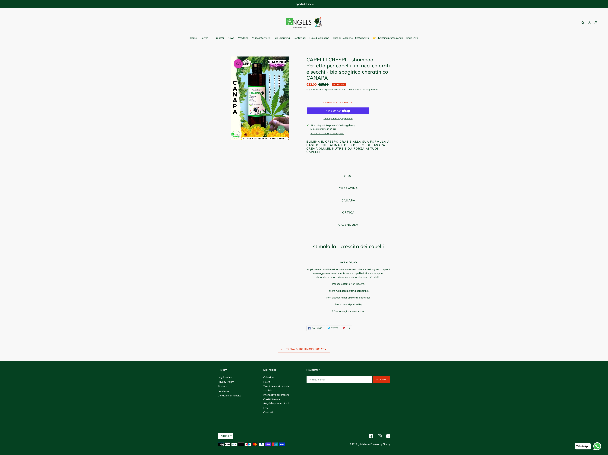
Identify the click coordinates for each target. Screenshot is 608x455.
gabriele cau (364, 444)
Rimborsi (222, 386)
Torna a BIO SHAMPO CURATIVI (306, 349)
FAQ (265, 407)
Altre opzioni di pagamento (338, 118)
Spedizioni (223, 390)
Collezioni (268, 377)
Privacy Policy (226, 381)
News (266, 381)
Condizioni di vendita (229, 395)
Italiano (225, 435)
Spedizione (331, 89)
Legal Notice (225, 377)
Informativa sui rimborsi (276, 394)
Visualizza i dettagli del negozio (327, 133)
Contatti (268, 412)
